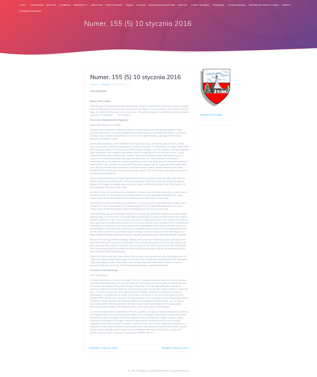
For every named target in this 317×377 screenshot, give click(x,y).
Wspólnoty (80, 5)
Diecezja (141, 5)
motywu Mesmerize (180, 370)
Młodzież (106, 84)
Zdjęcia (129, 5)
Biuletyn (51, 5)
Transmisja (219, 5)
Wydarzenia (37, 5)
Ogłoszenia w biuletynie (162, 5)
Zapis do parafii (114, 5)
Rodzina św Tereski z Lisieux (264, 5)
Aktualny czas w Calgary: (212, 114)
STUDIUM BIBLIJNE (237, 5)
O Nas (22, 5)
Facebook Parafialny (30, 11)
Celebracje (65, 5)
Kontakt (183, 5)
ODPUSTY (286, 5)
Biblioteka (97, 5)
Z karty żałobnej (200, 5)
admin (95, 84)
